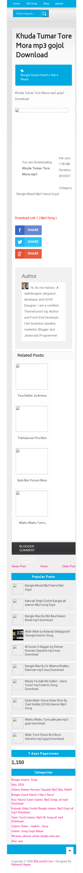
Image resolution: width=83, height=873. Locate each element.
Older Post (69, 566)
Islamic (59, 3)
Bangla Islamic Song (24, 779)
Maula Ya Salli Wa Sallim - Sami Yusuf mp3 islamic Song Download (46, 685)
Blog (46, 3)
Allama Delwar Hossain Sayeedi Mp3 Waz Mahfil (41, 789)
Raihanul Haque (21, 864)
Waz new (17, 841)
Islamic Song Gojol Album (27, 831)
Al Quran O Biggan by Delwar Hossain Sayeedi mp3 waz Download (44, 650)
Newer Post (19, 566)
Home (16, 3)
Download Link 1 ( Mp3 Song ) (36, 218)
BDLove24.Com (43, 861)
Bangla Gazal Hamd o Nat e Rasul (39, 77)
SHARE (33, 230)
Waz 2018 (17, 784)
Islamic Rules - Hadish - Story (30, 826)
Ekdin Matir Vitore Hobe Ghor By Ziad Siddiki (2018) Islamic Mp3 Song (46, 704)
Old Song (31, 3)
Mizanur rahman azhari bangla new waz (35, 836)
